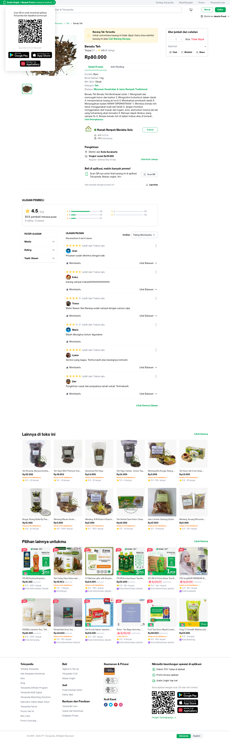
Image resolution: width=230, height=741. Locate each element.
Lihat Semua (201, 434)
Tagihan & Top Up (70, 669)
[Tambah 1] (181, 39)
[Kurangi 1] (170, 39)
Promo (202, 2)
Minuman (58, 23)
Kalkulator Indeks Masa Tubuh (35, 702)
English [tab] (196, 736)
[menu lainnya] (156, 246)
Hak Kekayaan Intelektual (32, 673)
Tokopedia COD (70, 673)
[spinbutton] (176, 39)
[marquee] (121, 35)
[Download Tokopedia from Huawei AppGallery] (187, 710)
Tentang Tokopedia (165, 2)
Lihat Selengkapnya (94, 119)
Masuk (207, 9)
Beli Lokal (25, 716)
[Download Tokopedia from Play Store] (187, 695)
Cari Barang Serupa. (120, 38)
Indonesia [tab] (183, 736)
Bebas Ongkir (68, 678)
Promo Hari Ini (27, 711)
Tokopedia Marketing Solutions (35, 697)
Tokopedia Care (217, 2)
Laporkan (153, 185)
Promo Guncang (28, 720)
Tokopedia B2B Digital (31, 692)
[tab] (96, 66)
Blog (22, 683)
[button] (215, 16)
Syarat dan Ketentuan (72, 711)
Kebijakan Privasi (70, 715)
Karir (22, 678)
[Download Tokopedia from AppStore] (187, 702)
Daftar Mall (67, 694)
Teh (67, 23)
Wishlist (188, 52)
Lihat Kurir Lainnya (149, 159)
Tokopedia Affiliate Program (34, 687)
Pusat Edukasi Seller (72, 690)
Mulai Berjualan (186, 2)
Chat (175, 52)
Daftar (220, 9)
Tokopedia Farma (28, 706)
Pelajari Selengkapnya (162, 717)
